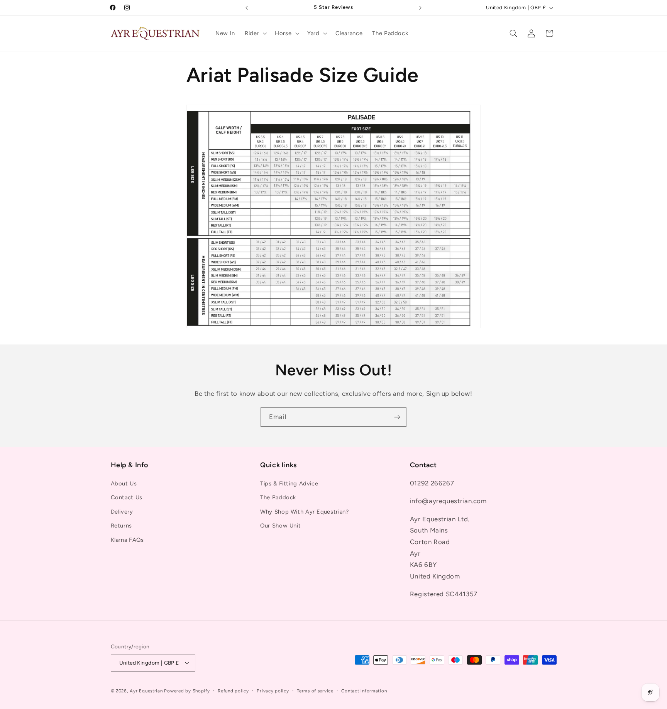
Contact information (364, 691)
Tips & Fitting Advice (289, 483)
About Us (124, 483)
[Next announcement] (420, 7)
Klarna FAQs (127, 539)
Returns (121, 525)
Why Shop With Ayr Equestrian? (304, 511)
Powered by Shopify (187, 691)
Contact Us (126, 497)
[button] (255, 33)
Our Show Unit (280, 525)
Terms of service (315, 691)
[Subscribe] (397, 416)
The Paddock (278, 497)
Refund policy (233, 691)
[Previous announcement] (246, 7)
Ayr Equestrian (146, 691)
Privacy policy (273, 691)
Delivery (122, 511)
